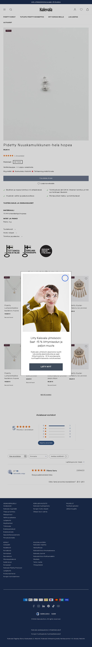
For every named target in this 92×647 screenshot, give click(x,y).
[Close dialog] (65, 278)
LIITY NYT (46, 367)
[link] (46, 303)
